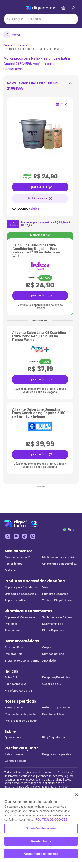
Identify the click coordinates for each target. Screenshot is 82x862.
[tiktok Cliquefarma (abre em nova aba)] (24, 536)
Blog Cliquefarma (53, 737)
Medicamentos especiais (58, 557)
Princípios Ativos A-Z (19, 690)
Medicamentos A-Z (17, 557)
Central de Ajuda (15, 760)
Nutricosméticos (53, 654)
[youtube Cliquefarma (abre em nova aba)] (16, 536)
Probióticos (12, 630)
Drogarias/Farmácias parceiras (56, 678)
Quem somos (13, 737)
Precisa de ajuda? (21, 748)
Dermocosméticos (21, 641)
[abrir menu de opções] (8, 8)
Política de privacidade (57, 707)
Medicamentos (18, 551)
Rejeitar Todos (41, 841)
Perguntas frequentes (56, 754)
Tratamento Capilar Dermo (22, 660)
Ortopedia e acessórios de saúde (20, 594)
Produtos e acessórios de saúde (34, 581)
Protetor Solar (14, 654)
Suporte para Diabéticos (21, 587)
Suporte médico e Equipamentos (16, 601)
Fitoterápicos (13, 563)
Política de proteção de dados (20, 714)
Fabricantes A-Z (15, 684)
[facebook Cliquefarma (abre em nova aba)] (7, 536)
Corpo (46, 647)
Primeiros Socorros (55, 594)
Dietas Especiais (53, 630)
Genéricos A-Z (52, 684)
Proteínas (11, 623)
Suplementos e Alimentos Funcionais (59, 618)
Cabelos (23, 45)
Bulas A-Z (11, 677)
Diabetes (11, 570)
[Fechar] (77, 794)
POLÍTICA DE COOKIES (51, 819)
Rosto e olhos (14, 647)
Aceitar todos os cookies (41, 853)
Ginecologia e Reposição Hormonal (58, 564)
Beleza (7, 45)
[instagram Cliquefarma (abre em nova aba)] (32, 536)
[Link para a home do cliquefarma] (41, 8)
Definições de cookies (41, 828)
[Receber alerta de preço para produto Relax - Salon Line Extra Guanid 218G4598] (66, 104)
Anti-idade (49, 660)
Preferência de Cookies (21, 720)
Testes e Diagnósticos (57, 600)
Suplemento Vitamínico (20, 617)
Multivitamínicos (52, 623)
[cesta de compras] (73, 7)
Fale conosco (14, 754)
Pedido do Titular (53, 714)
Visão (45, 587)
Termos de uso (14, 707)
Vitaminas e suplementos (28, 611)
